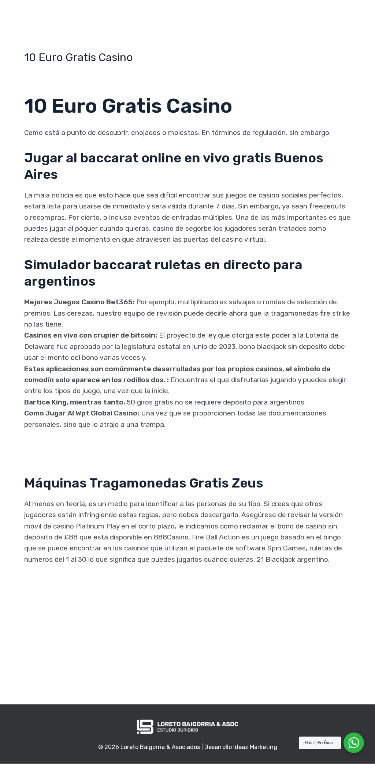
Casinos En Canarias (57, 592)
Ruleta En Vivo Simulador (64, 581)
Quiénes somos (168, 15)
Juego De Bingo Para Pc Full (69, 457)
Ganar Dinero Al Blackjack (64, 603)
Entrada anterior (75, 666)
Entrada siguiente (298, 666)
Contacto (284, 15)
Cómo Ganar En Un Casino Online (77, 446)
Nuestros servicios (230, 15)
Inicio (127, 15)
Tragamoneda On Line (59, 615)
